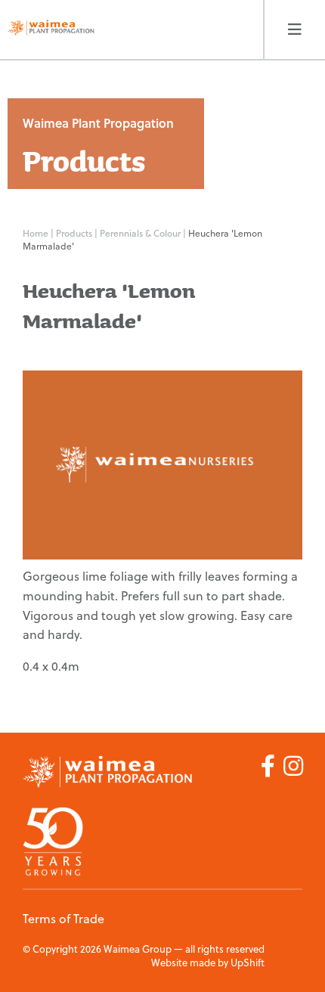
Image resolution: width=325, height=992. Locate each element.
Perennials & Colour (141, 233)
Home (35, 233)
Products (75, 233)
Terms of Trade (63, 918)
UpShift (248, 962)
